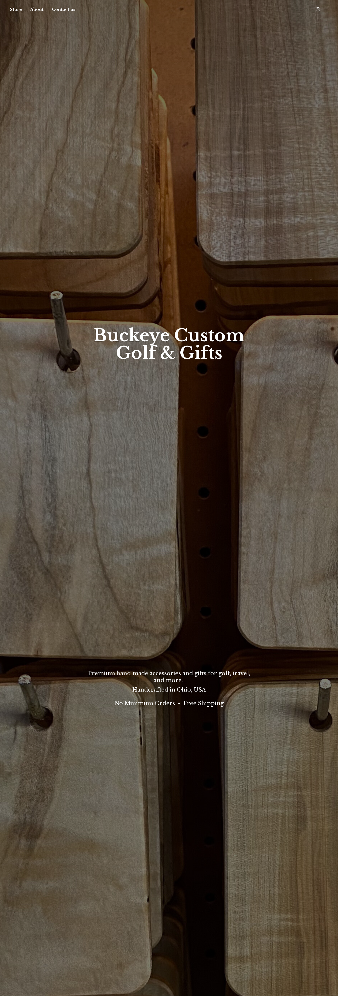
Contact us (63, 9)
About (37, 9)
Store (16, 9)
